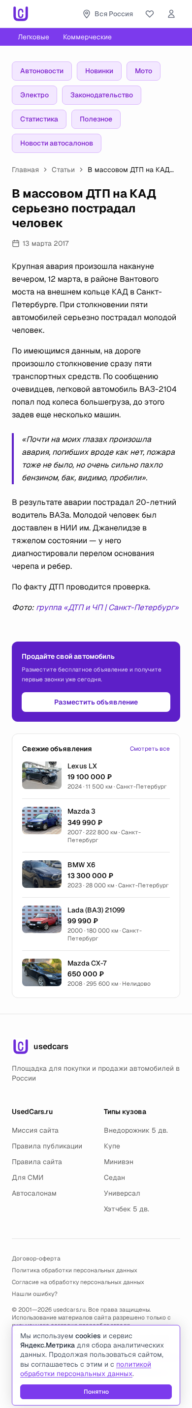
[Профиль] (171, 14)
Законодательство (101, 94)
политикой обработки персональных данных (85, 1369)
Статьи (63, 169)
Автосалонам (34, 1193)
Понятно (96, 1392)
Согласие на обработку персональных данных (78, 1282)
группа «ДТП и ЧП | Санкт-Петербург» (107, 607)
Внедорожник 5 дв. (136, 1130)
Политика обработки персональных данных (74, 1270)
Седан (114, 1177)
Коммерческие (87, 36)
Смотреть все (150, 749)
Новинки (99, 70)
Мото (143, 70)
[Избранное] (150, 14)
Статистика (39, 119)
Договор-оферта (36, 1258)
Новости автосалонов (56, 143)
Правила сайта (37, 1161)
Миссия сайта (35, 1130)
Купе (112, 1146)
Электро (34, 94)
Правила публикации (47, 1146)
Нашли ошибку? (35, 1294)
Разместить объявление (96, 702)
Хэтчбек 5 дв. (126, 1208)
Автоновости (42, 70)
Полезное (96, 119)
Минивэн (118, 1161)
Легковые (33, 36)
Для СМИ (27, 1177)
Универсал (122, 1193)
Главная (25, 169)
